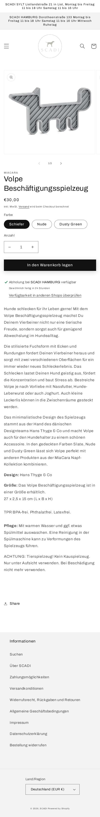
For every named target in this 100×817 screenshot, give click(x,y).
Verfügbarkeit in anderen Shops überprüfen (45, 295)
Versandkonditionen (26, 688)
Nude (42, 224)
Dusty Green (70, 224)
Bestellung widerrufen (28, 745)
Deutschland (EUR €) (47, 789)
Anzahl (9, 235)
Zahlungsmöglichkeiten (29, 677)
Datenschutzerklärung (28, 734)
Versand (24, 206)
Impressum (19, 723)
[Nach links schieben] (39, 163)
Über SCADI (20, 666)
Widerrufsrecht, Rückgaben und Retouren (45, 700)
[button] (6, 46)
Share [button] (15, 603)
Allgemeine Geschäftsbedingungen (39, 711)
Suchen (16, 654)
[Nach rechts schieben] (61, 163)
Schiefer (16, 224)
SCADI (43, 808)
